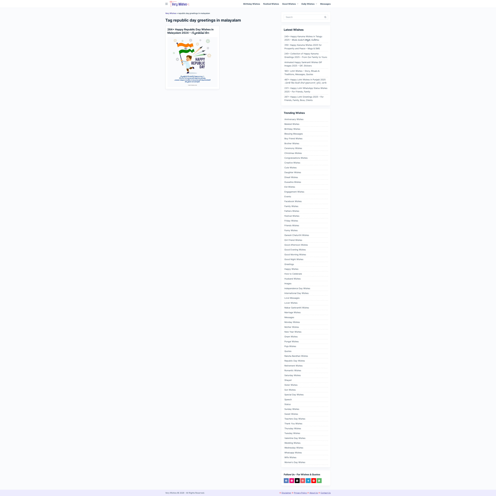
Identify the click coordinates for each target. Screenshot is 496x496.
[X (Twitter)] (297, 480)
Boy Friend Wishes (293, 138)
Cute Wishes (290, 167)
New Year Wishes (292, 331)
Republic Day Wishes (294, 360)
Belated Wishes (291, 124)
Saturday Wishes (292, 375)
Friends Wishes (291, 225)
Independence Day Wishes (297, 288)
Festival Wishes (271, 4)
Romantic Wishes (292, 370)
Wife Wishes (290, 457)
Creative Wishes (292, 162)
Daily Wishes (308, 4)
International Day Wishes (296, 293)
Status (287, 404)
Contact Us (326, 493)
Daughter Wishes (292, 172)
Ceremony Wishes (293, 148)
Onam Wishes (291, 336)
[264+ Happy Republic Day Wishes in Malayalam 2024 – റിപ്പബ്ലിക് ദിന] (192, 62)
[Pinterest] (302, 480)
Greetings (289, 264)
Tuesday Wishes (292, 433)
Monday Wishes (292, 322)
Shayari (288, 380)
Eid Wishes (289, 187)
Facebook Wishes (293, 201)
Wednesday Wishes (293, 447)
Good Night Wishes (293, 259)
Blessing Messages (293, 133)
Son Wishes (290, 390)
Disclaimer (286, 493)
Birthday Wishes (251, 4)
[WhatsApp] (319, 480)
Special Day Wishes (294, 394)
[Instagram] (291, 480)
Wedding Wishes (292, 443)
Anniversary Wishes (293, 119)
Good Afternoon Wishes (296, 245)
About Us (313, 493)
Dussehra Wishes (292, 182)
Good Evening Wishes (295, 249)
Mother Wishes (291, 327)
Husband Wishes (292, 278)
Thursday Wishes (292, 428)
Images (287, 283)
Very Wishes (170, 13)
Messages (325, 4)
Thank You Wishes (293, 423)
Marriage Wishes (292, 312)
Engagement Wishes (294, 191)
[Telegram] (308, 480)
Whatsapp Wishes (293, 452)
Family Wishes (291, 206)
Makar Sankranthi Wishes (296, 307)
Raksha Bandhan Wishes (296, 356)
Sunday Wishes (291, 409)
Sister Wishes (290, 385)
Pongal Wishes (291, 341)
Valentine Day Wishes (294, 438)
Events (287, 196)
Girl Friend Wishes (293, 240)
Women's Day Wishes (294, 462)
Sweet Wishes (291, 414)
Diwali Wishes (291, 177)
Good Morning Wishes (295, 254)
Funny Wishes (291, 230)
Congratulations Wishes (296, 158)
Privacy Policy (300, 493)
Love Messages (292, 298)
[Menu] (166, 4)
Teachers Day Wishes (294, 418)
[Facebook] (286, 480)
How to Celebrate (293, 273)
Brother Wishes (291, 143)
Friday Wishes (291, 220)
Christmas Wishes (293, 153)
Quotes (287, 351)
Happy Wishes (291, 269)
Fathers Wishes (291, 211)
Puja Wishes (290, 346)
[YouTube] (313, 480)
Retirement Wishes (293, 365)
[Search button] (325, 17)
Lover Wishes (290, 303)
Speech (288, 399)
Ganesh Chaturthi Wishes (296, 235)
